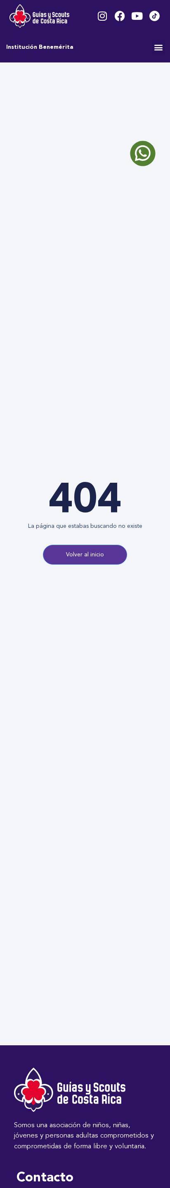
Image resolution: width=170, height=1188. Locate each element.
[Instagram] (102, 16)
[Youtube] (137, 16)
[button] (158, 47)
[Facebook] (120, 16)
